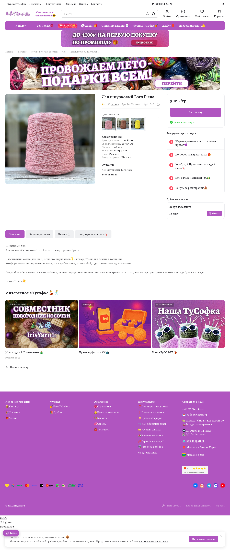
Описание (15, 234)
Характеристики (39, 234)
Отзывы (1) (64, 234)
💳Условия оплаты (149, 429)
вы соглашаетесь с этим (153, 541)
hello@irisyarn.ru (197, 415)
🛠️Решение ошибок (150, 447)
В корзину (195, 112)
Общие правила (147, 452)
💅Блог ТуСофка (60, 406)
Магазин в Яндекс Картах (202, 447)
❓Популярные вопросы (153, 406)
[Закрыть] (221, 535)
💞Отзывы (100, 424)
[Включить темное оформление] (223, 4)
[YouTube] (223, 485)
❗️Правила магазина (151, 412)
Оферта (220, 505)
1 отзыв (115, 104)
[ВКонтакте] (195, 485)
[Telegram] (209, 485)
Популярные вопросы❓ (93, 234)
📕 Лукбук (56, 412)
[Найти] (153, 14)
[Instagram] (202, 485)
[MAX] (216, 485)
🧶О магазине (102, 406)
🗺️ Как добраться (193, 441)
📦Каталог (11, 406)
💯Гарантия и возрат (151, 441)
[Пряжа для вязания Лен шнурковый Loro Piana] (50, 139)
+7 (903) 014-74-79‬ (162, 4)
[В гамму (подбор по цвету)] (146, 104)
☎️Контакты (101, 429)
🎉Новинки (12, 412)
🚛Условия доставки (150, 435)
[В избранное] (152, 104)
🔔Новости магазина (107, 412)
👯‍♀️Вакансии (101, 418)
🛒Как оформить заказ (152, 424)
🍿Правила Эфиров (150, 418)
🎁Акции (11, 418)
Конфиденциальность (198, 505)
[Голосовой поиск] (147, 14)
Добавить (214, 213)
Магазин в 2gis (195, 455)
